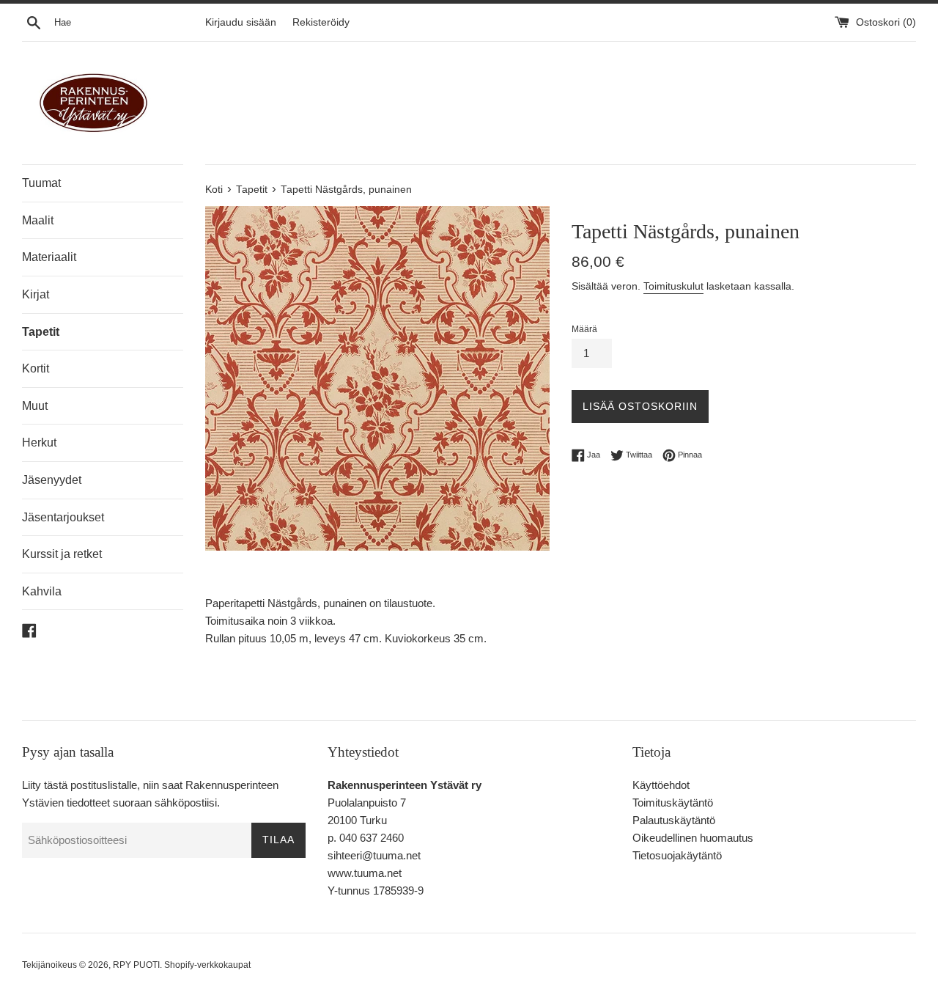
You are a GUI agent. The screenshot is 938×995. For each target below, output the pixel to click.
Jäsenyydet (51, 480)
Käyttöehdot (661, 785)
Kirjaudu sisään (240, 22)
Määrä (584, 329)
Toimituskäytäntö (672, 802)
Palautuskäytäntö (673, 820)
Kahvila (42, 591)
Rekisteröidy (321, 22)
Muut (35, 406)
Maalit (37, 220)
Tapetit (40, 332)
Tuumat (41, 183)
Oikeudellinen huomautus (692, 837)
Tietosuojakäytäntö (677, 855)
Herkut (39, 442)
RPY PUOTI (136, 965)
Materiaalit (49, 257)
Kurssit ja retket (62, 554)
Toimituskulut (673, 286)
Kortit (35, 368)
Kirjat (35, 294)
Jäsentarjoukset (63, 517)
